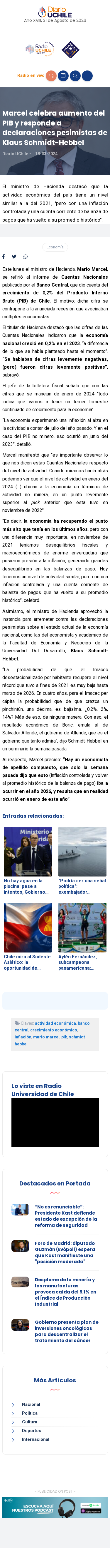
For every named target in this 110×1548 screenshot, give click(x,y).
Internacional (35, 1439)
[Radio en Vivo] (51, 75)
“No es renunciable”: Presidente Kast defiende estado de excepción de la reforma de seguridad (66, 1216)
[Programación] (63, 75)
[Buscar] (75, 75)
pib (64, 1037)
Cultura (29, 1422)
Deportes (31, 1430)
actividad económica (55, 1023)
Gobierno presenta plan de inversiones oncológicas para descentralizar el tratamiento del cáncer (67, 1331)
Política (30, 1413)
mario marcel (46, 1037)
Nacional (31, 1404)
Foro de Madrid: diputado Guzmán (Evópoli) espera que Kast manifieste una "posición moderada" (65, 1252)
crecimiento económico (53, 1030)
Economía (55, 247)
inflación (23, 1037)
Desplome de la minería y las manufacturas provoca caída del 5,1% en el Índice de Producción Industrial (65, 1292)
